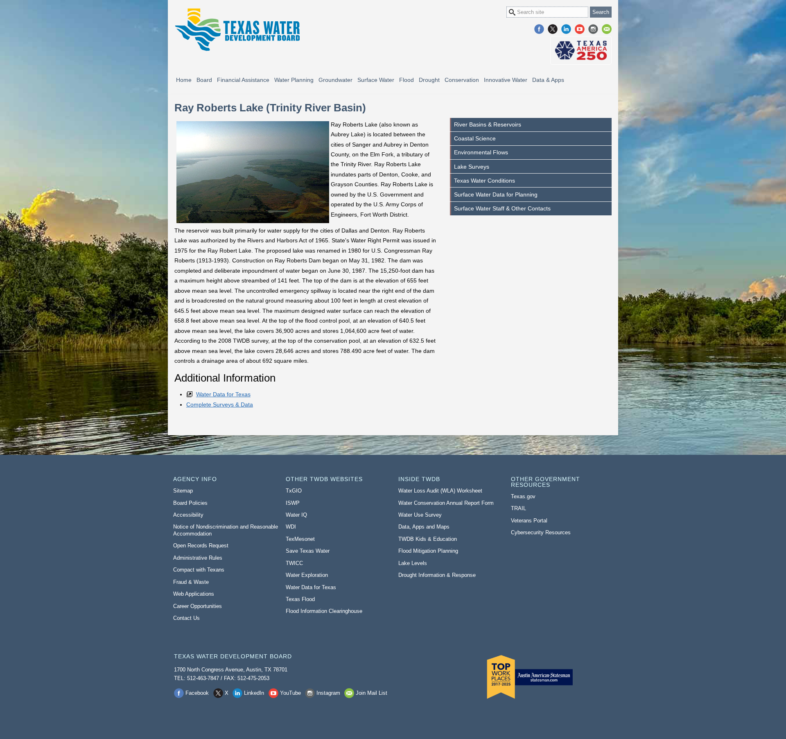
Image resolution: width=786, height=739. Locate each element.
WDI (291, 527)
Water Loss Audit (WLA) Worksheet (440, 491)
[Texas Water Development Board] (237, 29)
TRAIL (518, 508)
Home (184, 80)
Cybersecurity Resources (541, 532)
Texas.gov (523, 496)
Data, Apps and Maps (423, 527)
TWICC (294, 563)
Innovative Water (505, 80)
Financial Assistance (243, 80)
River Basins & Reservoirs (487, 124)
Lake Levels (412, 563)
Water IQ (296, 515)
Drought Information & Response (437, 575)
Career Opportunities (197, 606)
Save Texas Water (308, 551)
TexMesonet (300, 539)
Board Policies (190, 503)
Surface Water (375, 80)
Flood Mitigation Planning (428, 551)
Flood (406, 80)
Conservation (462, 80)
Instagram (593, 29)
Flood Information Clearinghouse (324, 611)
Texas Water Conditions (484, 180)
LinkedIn (566, 29)
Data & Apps (548, 80)
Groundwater (335, 80)
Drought (429, 80)
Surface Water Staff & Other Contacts (502, 208)
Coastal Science (475, 138)
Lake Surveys (471, 166)
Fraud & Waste (191, 582)
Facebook (539, 29)
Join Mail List (607, 29)
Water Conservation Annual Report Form (446, 503)
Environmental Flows (481, 152)
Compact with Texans (198, 570)
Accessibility (188, 515)
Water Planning (294, 80)
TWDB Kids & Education (427, 539)
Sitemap (183, 491)
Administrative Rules (197, 558)
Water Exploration (307, 575)
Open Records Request (200, 545)
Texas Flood (300, 599)
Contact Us (186, 618)
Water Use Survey (420, 515)
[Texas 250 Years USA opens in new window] (581, 50)
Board (204, 80)
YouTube (580, 29)
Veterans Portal (529, 521)
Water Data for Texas (223, 394)
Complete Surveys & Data (219, 404)
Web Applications (193, 594)
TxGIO (294, 491)
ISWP (293, 503)
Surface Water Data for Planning (496, 194)
